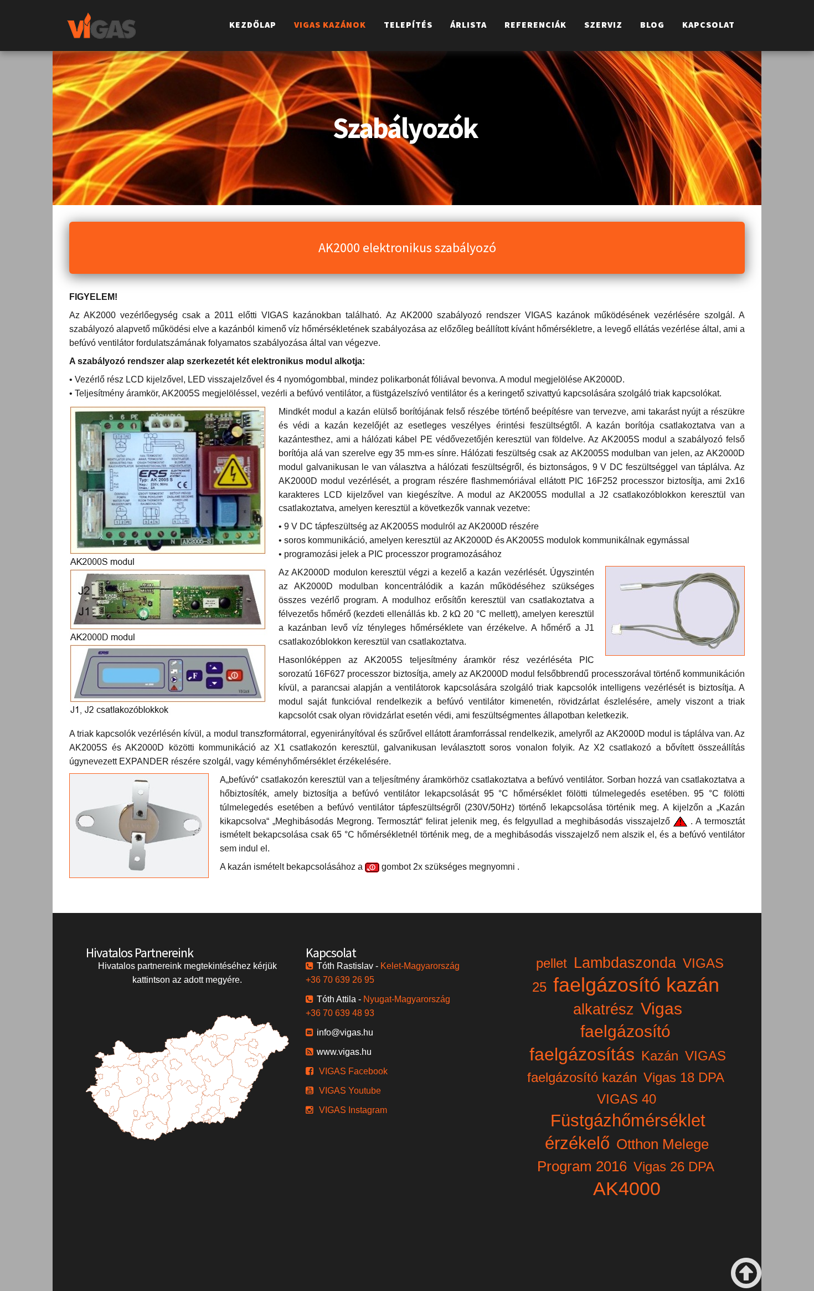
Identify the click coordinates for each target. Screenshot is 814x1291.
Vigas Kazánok (330, 24)
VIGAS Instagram (353, 1110)
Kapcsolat (708, 24)
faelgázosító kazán (636, 984)
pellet (551, 963)
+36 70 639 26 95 (340, 979)
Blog (652, 24)
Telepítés (408, 24)
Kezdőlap (252, 24)
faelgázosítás (582, 1054)
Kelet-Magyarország (420, 966)
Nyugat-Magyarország (406, 999)
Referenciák (535, 24)
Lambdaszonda (625, 963)
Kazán (659, 1055)
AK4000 (627, 1188)
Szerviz (603, 24)
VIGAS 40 (626, 1098)
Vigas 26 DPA (673, 1166)
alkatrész (603, 1009)
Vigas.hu (101, 25)
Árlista (468, 24)
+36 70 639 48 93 (340, 1013)
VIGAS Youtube (350, 1090)
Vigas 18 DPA (683, 1077)
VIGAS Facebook (353, 1071)
